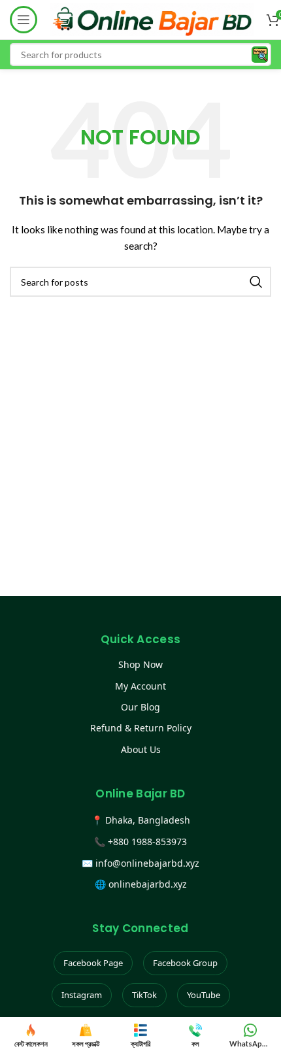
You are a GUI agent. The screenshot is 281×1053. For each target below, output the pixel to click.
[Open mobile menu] (23, 20)
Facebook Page (93, 963)
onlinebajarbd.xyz (147, 884)
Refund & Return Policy (140, 728)
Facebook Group (185, 963)
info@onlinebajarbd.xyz (147, 863)
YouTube (203, 995)
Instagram (81, 995)
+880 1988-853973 (147, 841)
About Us (141, 749)
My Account (140, 686)
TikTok (144, 995)
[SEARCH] (256, 282)
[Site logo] (152, 18)
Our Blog (140, 707)
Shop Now (140, 664)
